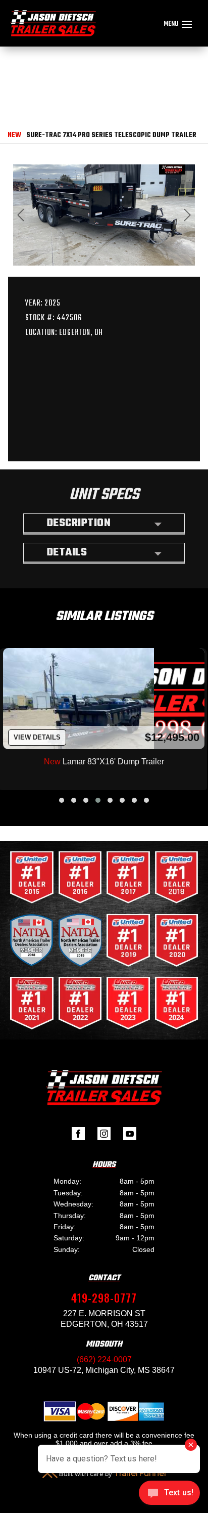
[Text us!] (169, 1494)
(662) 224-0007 (104, 1359)
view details (37, 737)
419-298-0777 (104, 1297)
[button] (62, 800)
